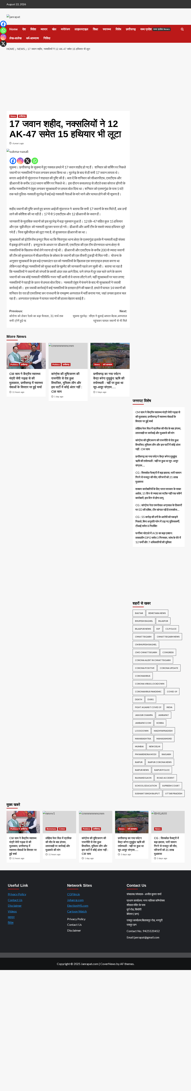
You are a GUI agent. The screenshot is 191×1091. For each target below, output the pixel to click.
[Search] (182, 29)
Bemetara (51, 829)
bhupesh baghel (144, 621)
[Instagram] (20, 161)
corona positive (144, 668)
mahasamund (164, 738)
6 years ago (18, 143)
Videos (12, 911)
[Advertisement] (95, 81)
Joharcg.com (75, 900)
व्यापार (44, 29)
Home (13, 29)
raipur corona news (160, 762)
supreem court (171, 785)
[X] (27, 161)
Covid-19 (172, 691)
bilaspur (163, 621)
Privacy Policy (17, 894)
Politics (14, 364)
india (169, 707)
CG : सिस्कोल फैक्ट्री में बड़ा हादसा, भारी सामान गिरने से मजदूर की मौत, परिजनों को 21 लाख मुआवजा (158, 477)
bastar (139, 613)
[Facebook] (13, 161)
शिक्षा (95, 29)
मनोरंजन (65, 29)
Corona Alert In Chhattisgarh (153, 660)
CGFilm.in (73, 894)
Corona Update (169, 668)
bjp (158, 629)
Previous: (36, 316)
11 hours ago (18, 392)
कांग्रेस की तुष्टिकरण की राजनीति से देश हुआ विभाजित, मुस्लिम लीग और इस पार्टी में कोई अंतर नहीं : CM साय (66, 382)
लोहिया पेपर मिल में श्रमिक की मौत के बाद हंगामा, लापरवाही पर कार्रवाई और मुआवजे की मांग (158, 430)
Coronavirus (142, 676)
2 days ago (101, 392)
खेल (54, 29)
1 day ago (58, 396)
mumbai (139, 746)
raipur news (142, 770)
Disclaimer (15, 905)
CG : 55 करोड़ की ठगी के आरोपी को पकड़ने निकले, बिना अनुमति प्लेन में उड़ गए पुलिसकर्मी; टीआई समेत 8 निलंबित (157, 521)
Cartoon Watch (77, 911)
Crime (62, 829)
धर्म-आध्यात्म (32, 38)
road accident (165, 778)
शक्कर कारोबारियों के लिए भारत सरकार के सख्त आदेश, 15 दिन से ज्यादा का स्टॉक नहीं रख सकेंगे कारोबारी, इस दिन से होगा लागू (158, 493)
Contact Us (15, 900)
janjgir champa (144, 715)
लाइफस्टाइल (81, 29)
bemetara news (157, 613)
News (13, 116)
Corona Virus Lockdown (149, 683)
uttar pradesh (173, 793)
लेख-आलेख (15, 38)
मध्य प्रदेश (155, 29)
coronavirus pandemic (148, 691)
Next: (100, 316)
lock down (141, 731)
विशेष (118, 29)
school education (146, 785)
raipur (139, 762)
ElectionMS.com (77, 905)
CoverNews (108, 964)
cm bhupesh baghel (146, 644)
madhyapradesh (163, 731)
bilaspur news (143, 629)
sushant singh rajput (147, 793)
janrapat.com (143, 723)
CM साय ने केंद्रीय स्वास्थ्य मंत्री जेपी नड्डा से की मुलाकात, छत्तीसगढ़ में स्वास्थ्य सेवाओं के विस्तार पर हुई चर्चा (157, 416)
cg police (170, 629)
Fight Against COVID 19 (148, 707)
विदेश (33, 29)
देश (24, 29)
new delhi (154, 746)
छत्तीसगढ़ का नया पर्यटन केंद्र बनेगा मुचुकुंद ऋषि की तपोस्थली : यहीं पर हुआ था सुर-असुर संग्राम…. (156, 461)
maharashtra (143, 738)
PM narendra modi (145, 754)
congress (168, 652)
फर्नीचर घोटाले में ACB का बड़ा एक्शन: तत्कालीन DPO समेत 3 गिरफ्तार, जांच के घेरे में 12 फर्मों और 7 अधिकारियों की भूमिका (158, 537)
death (138, 699)
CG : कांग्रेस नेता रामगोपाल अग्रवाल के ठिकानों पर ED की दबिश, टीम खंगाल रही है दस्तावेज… (158, 507)
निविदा (46, 38)
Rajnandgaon (143, 778)
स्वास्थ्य (107, 29)
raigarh (166, 754)
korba (160, 723)
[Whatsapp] (35, 161)
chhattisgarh (143, 636)
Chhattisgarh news (168, 636)
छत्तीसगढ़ (131, 29)
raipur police (162, 770)
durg (151, 699)
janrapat (163, 715)
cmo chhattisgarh (146, 652)
